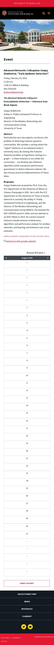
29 (27, 285)
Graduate (14, 236)
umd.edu (4, 641)
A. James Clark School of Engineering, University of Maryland (18, 9)
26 (27, 262)
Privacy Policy (5, 638)
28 (27, 277)
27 (27, 270)
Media (27, 601)
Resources (27, 609)
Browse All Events (35, 252)
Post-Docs (40, 236)
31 (27, 300)
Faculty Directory (27, 594)
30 (27, 292)
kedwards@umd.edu (13, 92)
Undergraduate (24, 236)
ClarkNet (27, 616)
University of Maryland (27, 3)
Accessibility (16, 638)
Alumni (46, 236)
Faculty (33, 236)
